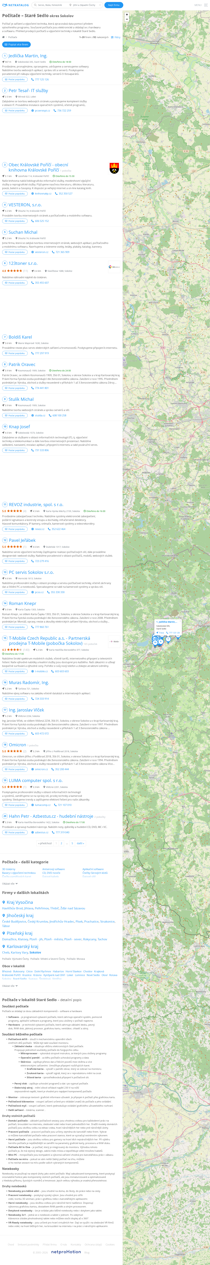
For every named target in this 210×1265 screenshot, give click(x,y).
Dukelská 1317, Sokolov (57, 546)
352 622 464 (58, 529)
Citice (29, 971)
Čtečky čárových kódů (95, 873)
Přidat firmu (50, 1244)
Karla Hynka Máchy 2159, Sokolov (63, 511)
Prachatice (91, 921)
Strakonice (107, 921)
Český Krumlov (38, 921)
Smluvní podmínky (28, 1244)
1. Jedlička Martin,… (166, 621)
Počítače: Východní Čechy (15, 958)
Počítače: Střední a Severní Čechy (47, 958)
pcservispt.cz (42, 110)
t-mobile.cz (41, 671)
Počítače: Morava (76, 958)
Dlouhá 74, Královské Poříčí (32, 210)
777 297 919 (42, 353)
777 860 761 (42, 627)
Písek (79, 921)
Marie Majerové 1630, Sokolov (33, 343)
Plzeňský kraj (19, 933)
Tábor (6, 926)
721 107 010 (64, 805)
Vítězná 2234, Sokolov (29, 716)
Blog (86, 1252)
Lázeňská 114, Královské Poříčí (33, 176)
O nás (63, 1244)
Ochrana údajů (93, 1244)
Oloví (104, 975)
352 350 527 (65, 193)
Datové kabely (50, 876)
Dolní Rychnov (42, 971)
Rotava (113, 975)
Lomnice (80, 975)
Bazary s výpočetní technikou (19, 873)
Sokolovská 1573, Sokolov (31, 432)
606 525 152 (42, 221)
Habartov (58, 971)
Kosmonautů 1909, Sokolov (32, 370)
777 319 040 (62, 832)
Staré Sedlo (20, 978)
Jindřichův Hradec (62, 921)
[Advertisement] (61, 137)
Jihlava (28, 908)
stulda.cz (40, 415)
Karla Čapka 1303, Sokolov (31, 609)
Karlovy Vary (19, 952)
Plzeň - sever (73, 939)
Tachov (102, 939)
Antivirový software (53, 869)
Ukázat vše (8, 883)
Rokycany (89, 939)
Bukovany (18, 971)
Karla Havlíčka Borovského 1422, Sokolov (38, 822)
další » (80, 843)
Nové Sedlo (93, 975)
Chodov (87, 971)
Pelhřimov (42, 908)
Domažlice (9, 939)
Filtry (117, 37)
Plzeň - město (53, 939)
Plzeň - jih (36, 939)
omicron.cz (41, 769)
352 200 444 (62, 769)
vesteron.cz (41, 252)
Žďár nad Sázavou (72, 908)
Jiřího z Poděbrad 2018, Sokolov (62, 751)
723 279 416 (42, 561)
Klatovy (23, 939)
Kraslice (27, 975)
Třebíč (54, 908)
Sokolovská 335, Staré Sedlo (32, 61)
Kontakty (76, 1244)
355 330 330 (58, 592)
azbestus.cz (41, 832)
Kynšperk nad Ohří (54, 975)
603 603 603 (62, 671)
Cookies (110, 1244)
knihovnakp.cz (43, 193)
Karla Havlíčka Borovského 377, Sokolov (69, 649)
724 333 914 (42, 698)
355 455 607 (42, 282)
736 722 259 (64, 110)
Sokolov (35, 952)
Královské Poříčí (11, 975)
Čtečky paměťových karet (16, 876)
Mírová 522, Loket (27, 96)
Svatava (33, 978)
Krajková (99, 971)
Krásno (37, 975)
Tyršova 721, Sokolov (28, 688)
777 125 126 (42, 79)
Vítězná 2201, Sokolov (57, 787)
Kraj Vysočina (20, 902)
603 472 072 (42, 733)
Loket (70, 975)
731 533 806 (42, 450)
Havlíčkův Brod (12, 908)
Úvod (11, 1244)
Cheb (5, 952)
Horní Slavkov (73, 971)
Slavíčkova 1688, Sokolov (60, 270)
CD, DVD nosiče (51, 873)
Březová (6, 971)
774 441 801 (42, 388)
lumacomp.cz (42, 805)
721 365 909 (62, 252)
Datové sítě (89, 876)
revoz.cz (39, 529)
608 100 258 (59, 415)
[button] (168, 640)
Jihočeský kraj (20, 915)
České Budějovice (14, 921)
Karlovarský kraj (22, 946)
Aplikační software (93, 869)
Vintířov (56, 978)
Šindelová (45, 978)
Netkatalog (18, 5)
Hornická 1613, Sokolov (30, 578)
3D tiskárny (8, 869)
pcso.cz (39, 592)
